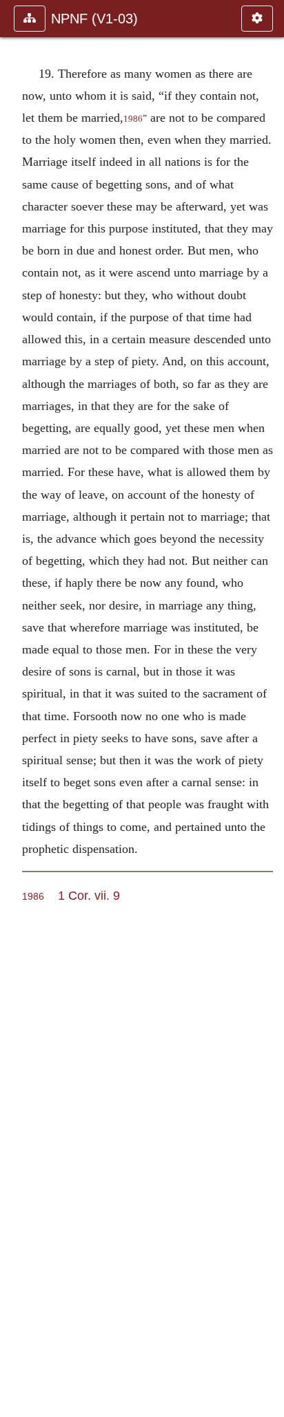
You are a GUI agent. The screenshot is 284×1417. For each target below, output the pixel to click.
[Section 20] (268, 708)
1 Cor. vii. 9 (89, 895)
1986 (133, 119)
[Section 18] (16, 708)
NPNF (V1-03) (94, 18)
